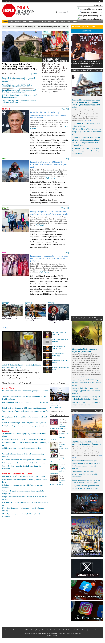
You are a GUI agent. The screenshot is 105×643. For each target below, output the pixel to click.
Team (14, 630)
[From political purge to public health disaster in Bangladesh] (35, 311)
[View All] (35, 73)
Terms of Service (47, 630)
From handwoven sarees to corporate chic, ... (58, 426)
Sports (24, 21)
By (16, 319)
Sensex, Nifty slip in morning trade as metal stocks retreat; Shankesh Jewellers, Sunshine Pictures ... (18, 80)
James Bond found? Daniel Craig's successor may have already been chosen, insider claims (48, 115)
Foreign (5, 431)
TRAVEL (74, 411)
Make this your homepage (93, 1)
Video (75, 21)
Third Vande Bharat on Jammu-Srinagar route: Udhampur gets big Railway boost (85, 474)
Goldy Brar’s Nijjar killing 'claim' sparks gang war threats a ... (24, 426)
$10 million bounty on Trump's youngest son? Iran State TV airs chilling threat (19, 91)
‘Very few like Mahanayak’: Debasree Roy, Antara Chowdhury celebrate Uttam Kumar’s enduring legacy (48, 135)
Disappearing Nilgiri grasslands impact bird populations (84, 350)
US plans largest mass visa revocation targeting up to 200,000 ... (55, 62)
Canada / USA (8, 388)
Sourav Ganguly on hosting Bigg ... (57, 355)
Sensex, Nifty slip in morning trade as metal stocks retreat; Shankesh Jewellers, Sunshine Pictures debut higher (86, 104)
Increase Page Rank (52, 635)
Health (56, 21)
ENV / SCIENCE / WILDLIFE (83, 318)
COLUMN (29, 303)
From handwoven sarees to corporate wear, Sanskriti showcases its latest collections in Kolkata (49, 259)
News (11, 21)
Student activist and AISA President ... (59, 341)
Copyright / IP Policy (64, 633)
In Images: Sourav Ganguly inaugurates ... (58, 482)
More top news (9, 73)
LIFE (4, 252)
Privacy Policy (35, 630)
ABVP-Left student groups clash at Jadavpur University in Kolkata (21, 366)
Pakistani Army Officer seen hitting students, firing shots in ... (25, 476)
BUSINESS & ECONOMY (81, 70)
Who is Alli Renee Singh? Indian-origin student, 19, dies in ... (25, 423)
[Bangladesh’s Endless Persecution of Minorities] (12, 310)
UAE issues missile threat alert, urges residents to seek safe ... (24, 460)
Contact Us (57, 630)
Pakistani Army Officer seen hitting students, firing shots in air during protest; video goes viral (54, 68)
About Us (8, 630)
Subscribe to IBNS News (83, 26)
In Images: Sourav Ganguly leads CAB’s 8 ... (59, 448)
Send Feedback (67, 630)
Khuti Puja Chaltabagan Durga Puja (59, 333)
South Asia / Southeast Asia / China (17, 474)
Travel (62, 21)
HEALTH (5, 208)
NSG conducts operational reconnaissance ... (56, 405)
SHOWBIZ (6, 109)
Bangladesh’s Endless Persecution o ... (10, 317)
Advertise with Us (23, 630)
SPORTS (5, 158)
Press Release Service (80, 630)
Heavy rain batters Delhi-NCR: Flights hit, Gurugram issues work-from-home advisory (86, 382)
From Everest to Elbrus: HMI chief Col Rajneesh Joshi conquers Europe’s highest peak (48, 165)
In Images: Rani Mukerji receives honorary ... (58, 470)
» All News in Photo (56, 412)
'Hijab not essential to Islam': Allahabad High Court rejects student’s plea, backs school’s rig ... (20, 66)
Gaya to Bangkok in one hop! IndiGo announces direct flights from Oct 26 (86, 443)
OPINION (51, 303)
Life (38, 21)
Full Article (50, 178)
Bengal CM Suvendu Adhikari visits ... (58, 348)
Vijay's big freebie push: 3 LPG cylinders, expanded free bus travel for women (17, 86)
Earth (50, 21)
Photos (69, 21)
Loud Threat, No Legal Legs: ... (56, 322)
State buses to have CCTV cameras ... (59, 362)
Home (5, 21)
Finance (18, 21)
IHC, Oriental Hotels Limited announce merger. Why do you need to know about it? (87, 132)
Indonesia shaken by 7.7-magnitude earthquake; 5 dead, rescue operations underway (86, 391)
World (43, 21)
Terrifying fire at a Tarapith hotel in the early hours (21, 378)
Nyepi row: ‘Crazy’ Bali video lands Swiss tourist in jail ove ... (24, 439)
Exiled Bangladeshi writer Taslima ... (59, 369)
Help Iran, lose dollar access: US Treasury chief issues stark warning (19, 96)
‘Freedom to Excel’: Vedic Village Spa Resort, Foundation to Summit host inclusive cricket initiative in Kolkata (47, 195)
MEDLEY (5, 303)
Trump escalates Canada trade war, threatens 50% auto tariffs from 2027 (19, 101)
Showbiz (32, 21)
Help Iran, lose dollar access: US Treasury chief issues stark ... (24, 408)
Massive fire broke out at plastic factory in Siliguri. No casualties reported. (21, 374)
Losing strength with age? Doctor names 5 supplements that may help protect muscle (49, 213)
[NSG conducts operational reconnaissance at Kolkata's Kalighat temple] (59, 394)
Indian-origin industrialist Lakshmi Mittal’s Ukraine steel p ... (25, 463)
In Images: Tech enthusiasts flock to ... (58, 460)
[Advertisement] (87, 236)
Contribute (86, 31)
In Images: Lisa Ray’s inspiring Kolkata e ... (59, 436)
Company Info (76, 633)
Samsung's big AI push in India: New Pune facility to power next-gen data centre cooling (85, 151)
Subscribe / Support (94, 630)
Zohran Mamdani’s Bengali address (15, 370)
